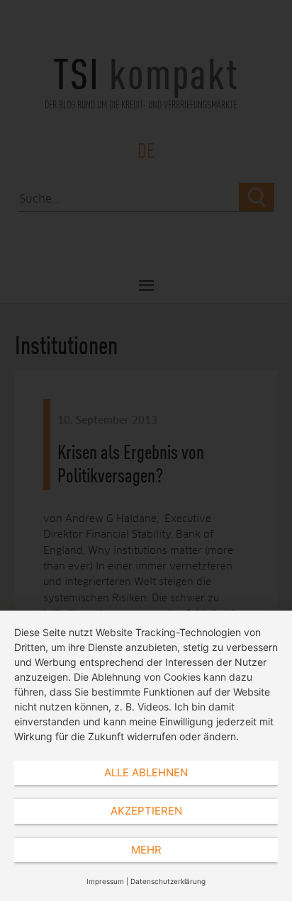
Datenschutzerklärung (168, 881)
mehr (146, 849)
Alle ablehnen (146, 772)
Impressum (105, 881)
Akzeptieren (146, 810)
